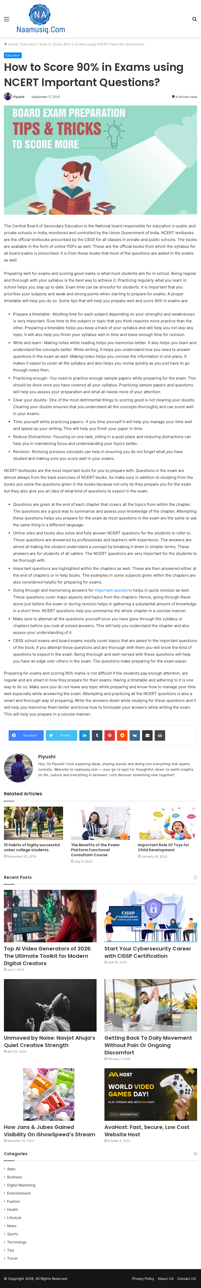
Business (14, 1177)
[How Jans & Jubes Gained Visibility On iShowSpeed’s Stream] (50, 1094)
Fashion (13, 1201)
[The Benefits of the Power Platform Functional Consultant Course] (100, 823)
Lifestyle (14, 1218)
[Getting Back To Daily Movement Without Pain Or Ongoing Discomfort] (150, 1005)
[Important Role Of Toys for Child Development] (167, 823)
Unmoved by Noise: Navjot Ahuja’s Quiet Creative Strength (49, 1041)
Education (29, 44)
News (11, 1226)
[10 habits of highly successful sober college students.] (33, 823)
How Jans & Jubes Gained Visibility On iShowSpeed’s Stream (49, 1130)
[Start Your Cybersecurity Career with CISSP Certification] (150, 916)
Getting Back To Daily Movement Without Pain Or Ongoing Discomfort (148, 1045)
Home (12, 44)
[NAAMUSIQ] (41, 19)
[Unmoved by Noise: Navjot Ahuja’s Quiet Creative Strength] (50, 1005)
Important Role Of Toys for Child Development (163, 847)
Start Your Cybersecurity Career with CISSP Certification (147, 952)
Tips (10, 1250)
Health (12, 1209)
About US (166, 1278)
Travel (12, 1258)
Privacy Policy (143, 1278)
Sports (12, 1234)
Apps (11, 1169)
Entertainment (19, 1193)
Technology (17, 1242)
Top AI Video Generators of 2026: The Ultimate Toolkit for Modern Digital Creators (48, 956)
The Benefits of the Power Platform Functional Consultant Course (95, 850)
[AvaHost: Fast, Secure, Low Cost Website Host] (150, 1094)
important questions (113, 590)
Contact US (186, 1278)
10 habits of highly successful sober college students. (32, 847)
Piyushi (18, 97)
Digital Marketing (21, 1185)
